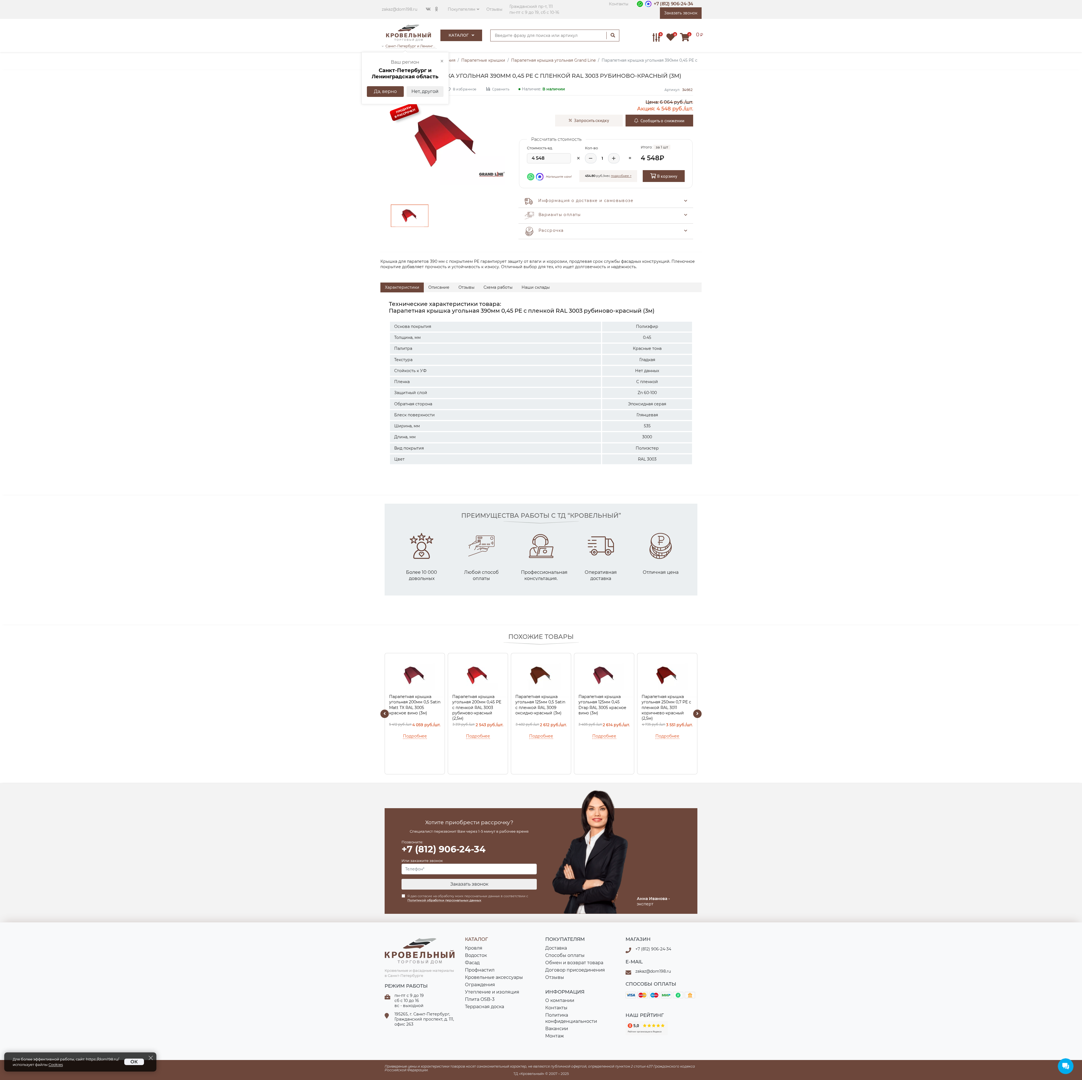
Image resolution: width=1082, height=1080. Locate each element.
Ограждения (480, 984)
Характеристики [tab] (402, 287)
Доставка (556, 948)
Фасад (472, 962)
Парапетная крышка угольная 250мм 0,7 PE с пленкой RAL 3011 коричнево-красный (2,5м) (666, 707)
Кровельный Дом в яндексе (647, 1028)
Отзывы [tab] (466, 287)
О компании (559, 1000)
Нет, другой (424, 91)
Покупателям (461, 9)
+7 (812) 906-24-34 (673, 3)
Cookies (55, 1064)
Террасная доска (484, 1006)
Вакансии (556, 1028)
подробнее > (621, 176)
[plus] (614, 158)
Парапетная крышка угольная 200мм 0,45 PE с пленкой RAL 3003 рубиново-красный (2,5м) (476, 707)
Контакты (618, 3)
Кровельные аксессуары (494, 977)
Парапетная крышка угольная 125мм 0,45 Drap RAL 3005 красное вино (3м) (602, 704)
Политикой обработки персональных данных (444, 900)
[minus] (591, 158)
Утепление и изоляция (492, 992)
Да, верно (385, 91)
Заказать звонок (469, 884)
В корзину (666, 176)
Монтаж (554, 1036)
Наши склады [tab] (536, 287)
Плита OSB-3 (480, 999)
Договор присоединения (575, 970)
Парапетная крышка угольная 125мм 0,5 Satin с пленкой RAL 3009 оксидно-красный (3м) (540, 704)
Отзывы (494, 9)
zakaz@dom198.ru (399, 9)
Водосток (476, 955)
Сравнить (500, 89)
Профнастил (480, 970)
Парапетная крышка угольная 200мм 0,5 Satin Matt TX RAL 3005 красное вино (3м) (414, 704)
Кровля (473, 948)
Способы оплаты (565, 955)
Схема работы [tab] (498, 287)
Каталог (459, 35)
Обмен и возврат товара (574, 962)
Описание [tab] (438, 287)
